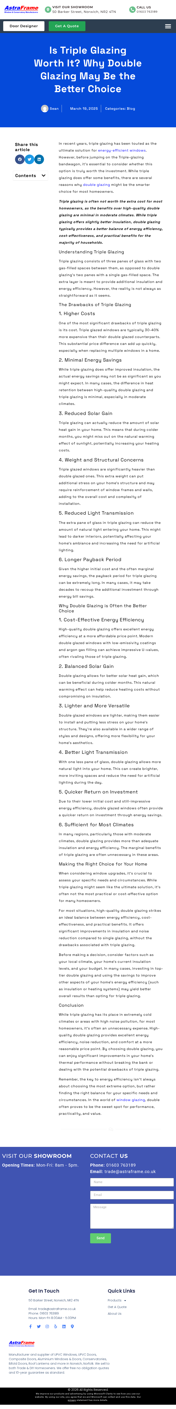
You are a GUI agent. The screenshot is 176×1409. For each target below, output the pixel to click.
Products (114, 1300)
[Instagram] (47, 1326)
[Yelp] (56, 1326)
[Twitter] (39, 1326)
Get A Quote (117, 1307)
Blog (131, 108)
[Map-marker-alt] (72, 1326)
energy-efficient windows (122, 150)
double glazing (96, 184)
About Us (114, 1313)
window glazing (131, 1100)
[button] (168, 26)
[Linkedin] (64, 1326)
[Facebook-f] (30, 1326)
